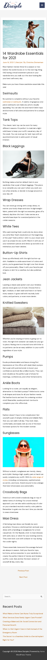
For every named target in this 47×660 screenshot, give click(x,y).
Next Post (23, 577)
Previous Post (23, 571)
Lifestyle (18, 62)
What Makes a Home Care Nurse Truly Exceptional (23, 613)
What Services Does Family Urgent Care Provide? (22, 617)
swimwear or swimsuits (12, 102)
